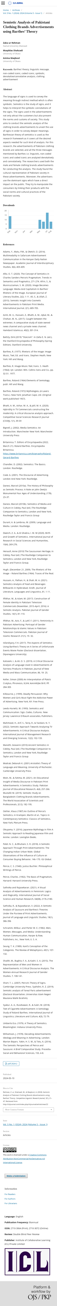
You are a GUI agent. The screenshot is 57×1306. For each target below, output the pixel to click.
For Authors (10, 1198)
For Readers (10, 1194)
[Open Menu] (3, 3)
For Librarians (11, 1203)
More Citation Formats (14, 1109)
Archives (16, 10)
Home (6, 10)
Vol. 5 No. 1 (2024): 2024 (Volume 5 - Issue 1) (22, 13)
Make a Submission (16, 1175)
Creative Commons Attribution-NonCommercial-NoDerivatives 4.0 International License (25, 1158)
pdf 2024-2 (12, 1063)
